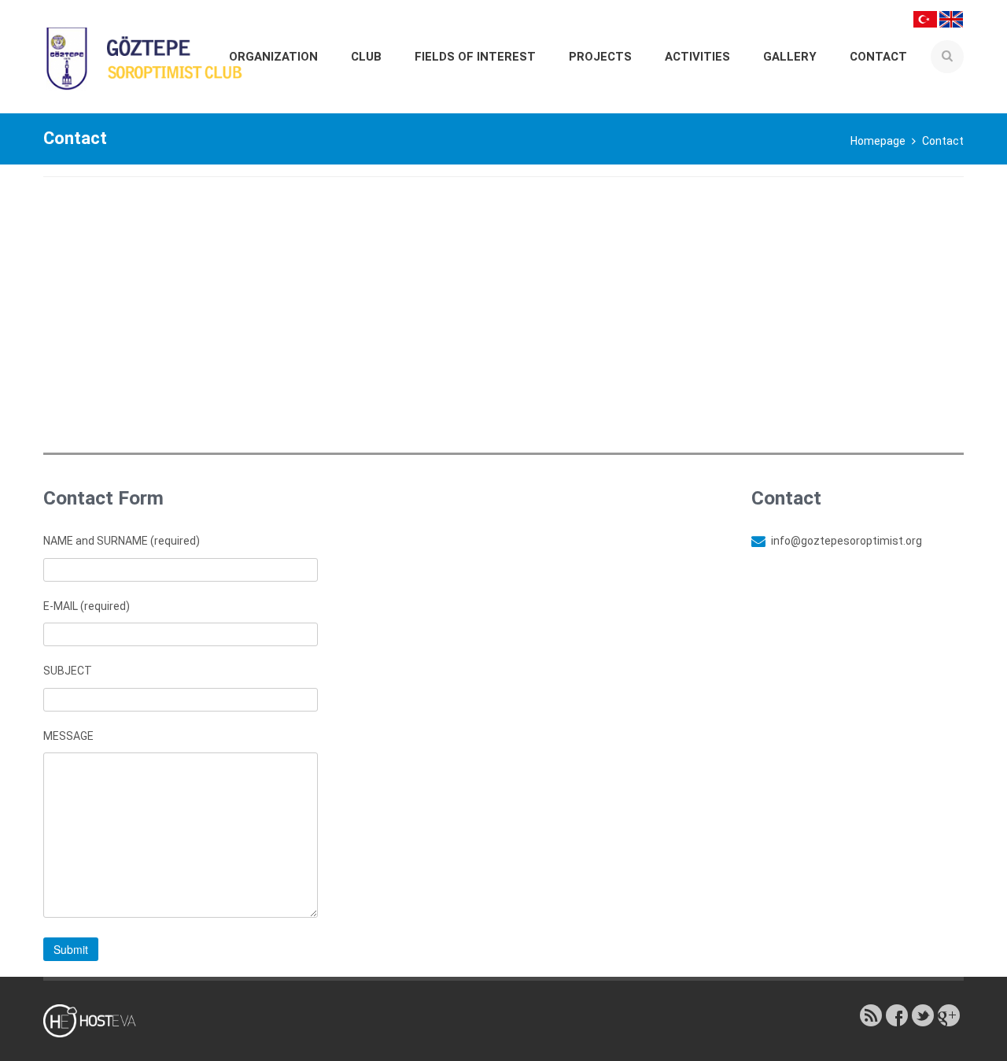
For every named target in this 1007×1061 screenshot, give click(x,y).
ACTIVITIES (697, 57)
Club (366, 57)
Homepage (878, 141)
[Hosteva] (98, 1020)
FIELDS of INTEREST (475, 57)
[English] (951, 18)
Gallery (790, 57)
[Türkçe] (925, 18)
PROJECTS (600, 57)
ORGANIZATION (273, 57)
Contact (878, 57)
